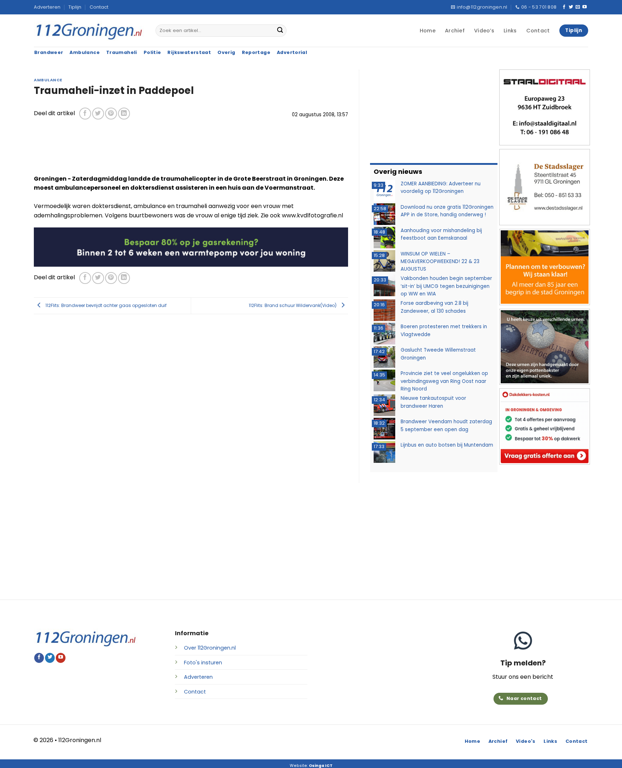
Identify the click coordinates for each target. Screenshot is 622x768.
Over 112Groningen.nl (210, 647)
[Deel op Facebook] (85, 113)
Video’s (484, 30)
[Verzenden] (280, 30)
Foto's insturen (203, 662)
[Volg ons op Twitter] (571, 7)
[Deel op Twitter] (98, 113)
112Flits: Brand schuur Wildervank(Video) (293, 305)
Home (428, 30)
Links (510, 30)
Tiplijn (74, 7)
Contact (99, 7)
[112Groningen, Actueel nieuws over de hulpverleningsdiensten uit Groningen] (89, 30)
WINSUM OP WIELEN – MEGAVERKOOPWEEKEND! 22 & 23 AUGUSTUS (440, 261)
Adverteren (47, 7)
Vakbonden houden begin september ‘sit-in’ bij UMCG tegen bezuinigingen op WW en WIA (446, 286)
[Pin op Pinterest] (111, 113)
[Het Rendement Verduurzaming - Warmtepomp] (191, 247)
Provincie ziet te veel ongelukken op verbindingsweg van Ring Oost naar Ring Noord (444, 381)
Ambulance (48, 80)
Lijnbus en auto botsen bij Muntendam (447, 445)
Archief (455, 30)
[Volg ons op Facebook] (564, 7)
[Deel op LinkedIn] (124, 113)
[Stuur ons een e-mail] (578, 7)
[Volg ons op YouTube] (584, 7)
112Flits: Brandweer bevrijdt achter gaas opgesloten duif (105, 305)
